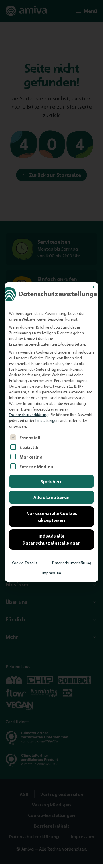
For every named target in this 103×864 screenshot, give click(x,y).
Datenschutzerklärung (29, 414)
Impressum (51, 573)
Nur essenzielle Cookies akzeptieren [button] (51, 516)
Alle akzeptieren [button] (51, 497)
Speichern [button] (52, 481)
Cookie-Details (24, 562)
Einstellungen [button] (47, 420)
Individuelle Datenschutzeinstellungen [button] (51, 539)
